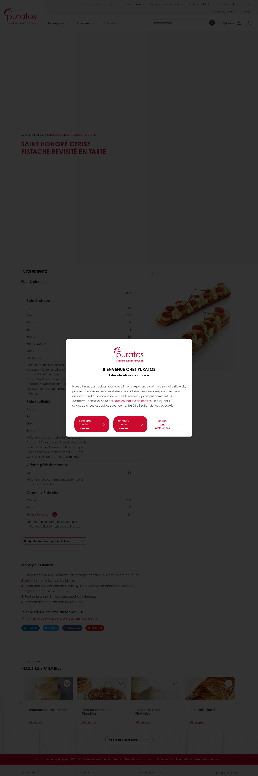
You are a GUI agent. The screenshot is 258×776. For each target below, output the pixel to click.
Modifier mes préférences (162, 424)
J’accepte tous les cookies (85, 424)
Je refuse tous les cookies (123, 424)
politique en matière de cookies (130, 401)
